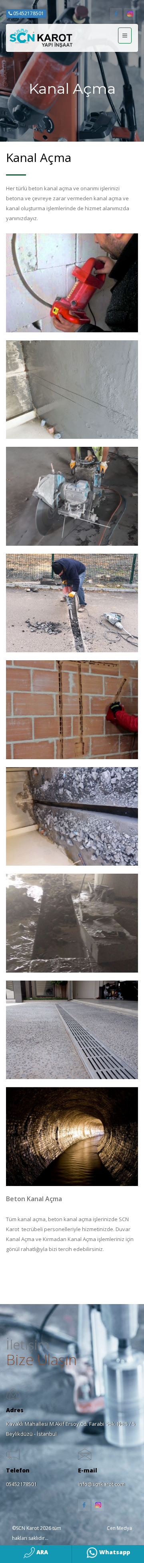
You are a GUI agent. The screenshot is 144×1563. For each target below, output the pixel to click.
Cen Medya (119, 1528)
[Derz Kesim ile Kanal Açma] (72, 389)
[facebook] (116, 14)
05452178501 (28, 13)
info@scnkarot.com (101, 1484)
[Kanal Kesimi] (72, 603)
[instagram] (130, 14)
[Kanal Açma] (72, 282)
